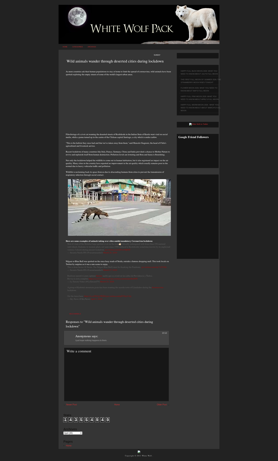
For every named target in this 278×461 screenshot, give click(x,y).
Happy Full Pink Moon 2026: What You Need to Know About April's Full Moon (200, 97)
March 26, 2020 (110, 252)
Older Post (162, 404)
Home (65, 47)
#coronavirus (157, 287)
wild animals (75, 314)
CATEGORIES (77, 47)
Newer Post (71, 404)
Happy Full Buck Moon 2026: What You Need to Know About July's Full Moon (199, 72)
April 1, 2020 (96, 298)
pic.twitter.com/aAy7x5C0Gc (154, 267)
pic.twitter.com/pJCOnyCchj (119, 296)
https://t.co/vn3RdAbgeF (100, 278)
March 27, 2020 (110, 269)
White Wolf (147, 455)
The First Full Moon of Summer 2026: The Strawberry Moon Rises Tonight (201, 81)
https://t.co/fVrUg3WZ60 (95, 296)
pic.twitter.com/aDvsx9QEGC (118, 249)
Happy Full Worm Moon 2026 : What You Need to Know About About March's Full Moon (201, 108)
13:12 (164, 333)
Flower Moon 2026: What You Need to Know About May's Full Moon (199, 89)
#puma (99, 275)
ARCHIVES (92, 47)
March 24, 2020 (107, 281)
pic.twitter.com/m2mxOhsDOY (124, 278)
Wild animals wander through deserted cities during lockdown (115, 61)
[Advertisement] (119, 102)
